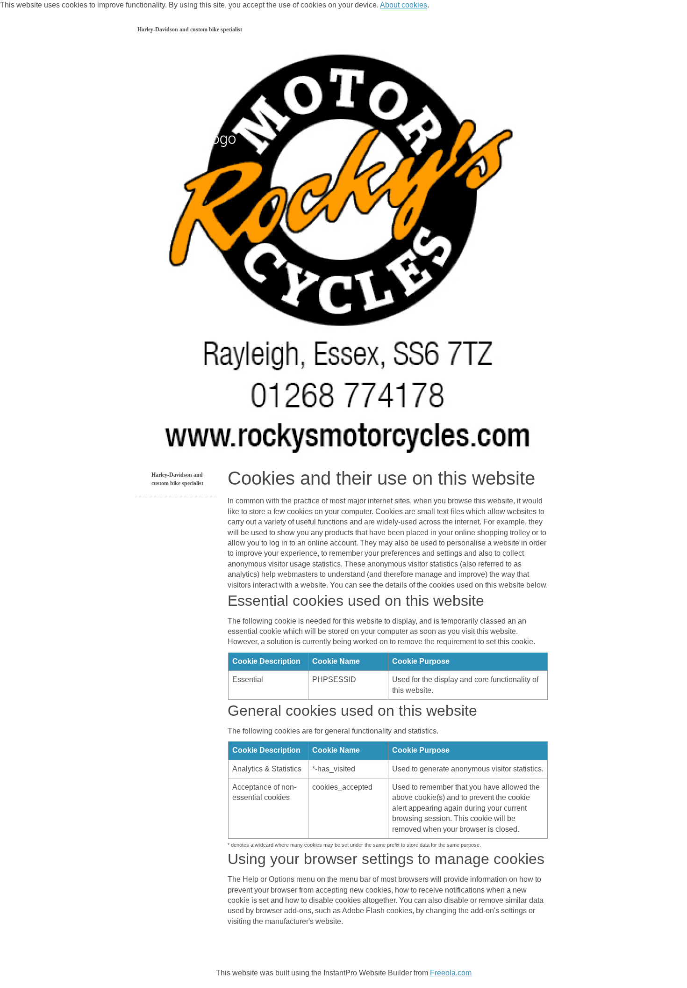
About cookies (403, 5)
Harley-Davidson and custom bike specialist (189, 29)
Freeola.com (451, 973)
